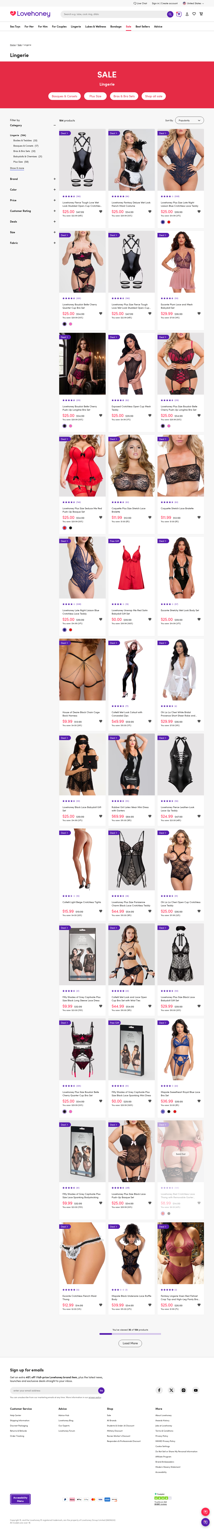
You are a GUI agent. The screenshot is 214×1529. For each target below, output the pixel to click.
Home (13, 44)
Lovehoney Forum (67, 1430)
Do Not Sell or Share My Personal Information (176, 1451)
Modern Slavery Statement (167, 1467)
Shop (110, 1408)
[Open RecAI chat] (205, 1512)
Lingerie (76, 26)
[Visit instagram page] (183, 1390)
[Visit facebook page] (159, 1390)
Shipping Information (19, 1420)
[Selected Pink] (71, 324)
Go (101, 1390)
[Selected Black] (65, 324)
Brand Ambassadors (164, 1461)
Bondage (116, 26)
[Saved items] (100, 212)
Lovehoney (107, 34)
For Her (29, 26)
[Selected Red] (169, 222)
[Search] (170, 14)
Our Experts (64, 1425)
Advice (158, 26)
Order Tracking (17, 1436)
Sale (128, 26)
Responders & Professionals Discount (124, 1441)
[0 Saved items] (194, 14)
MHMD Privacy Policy (165, 1441)
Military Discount (115, 1430)
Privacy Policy (161, 1436)
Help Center (15, 1415)
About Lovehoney (163, 1415)
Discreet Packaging (19, 1425)
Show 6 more (17, 168)
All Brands (111, 1420)
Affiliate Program (163, 1456)
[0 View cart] (201, 14)
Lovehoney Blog (66, 1420)
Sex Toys (15, 26)
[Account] (187, 14)
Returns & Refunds (18, 1430)
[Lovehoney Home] (30, 13)
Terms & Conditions (164, 1430)
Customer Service (21, 1408)
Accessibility (161, 1472)
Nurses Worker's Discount (118, 1436)
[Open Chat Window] (205, 1522)
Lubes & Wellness (95, 26)
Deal (63, 133)
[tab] (33, 128)
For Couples (59, 26)
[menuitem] (16, 26)
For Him (43, 26)
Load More (130, 1343)
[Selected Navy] (163, 222)
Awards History (162, 1420)
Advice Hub (64, 1415)
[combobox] (117, 14)
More (158, 1408)
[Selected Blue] (163, 1112)
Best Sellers (143, 26)
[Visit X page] (171, 1390)
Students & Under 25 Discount (120, 1425)
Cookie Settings (162, 1446)
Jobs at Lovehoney (163, 1425)
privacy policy (95, 1397)
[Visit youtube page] (195, 1390)
